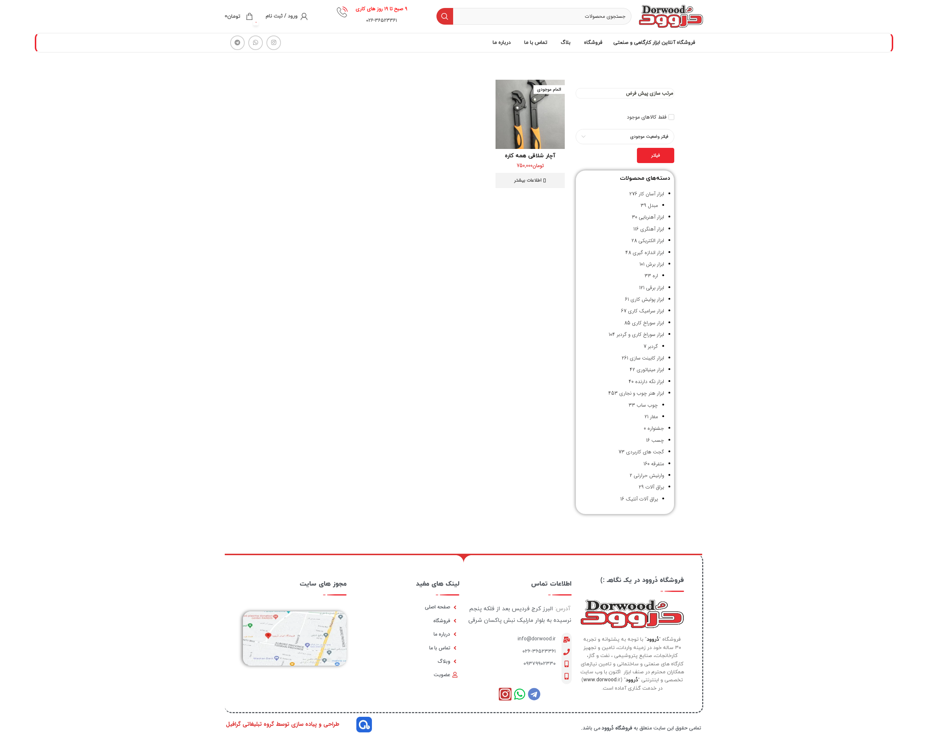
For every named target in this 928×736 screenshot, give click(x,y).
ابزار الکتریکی (651, 241)
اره (655, 276)
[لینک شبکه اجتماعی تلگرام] (237, 43)
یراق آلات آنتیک (642, 499)
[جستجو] (444, 16)
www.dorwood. (600, 680)
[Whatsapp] (519, 694)
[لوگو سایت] (671, 16)
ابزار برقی (655, 288)
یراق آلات (654, 487)
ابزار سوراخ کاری (648, 323)
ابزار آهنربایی (651, 217)
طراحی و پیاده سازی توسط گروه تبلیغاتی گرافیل (282, 724)
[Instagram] (505, 694)
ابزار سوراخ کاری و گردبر (640, 334)
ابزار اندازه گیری (648, 253)
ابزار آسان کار (651, 194)
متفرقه (657, 464)
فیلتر (655, 155)
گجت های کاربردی (645, 452)
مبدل (653, 205)
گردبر (653, 346)
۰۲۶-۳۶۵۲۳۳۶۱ (539, 651)
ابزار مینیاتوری (650, 370)
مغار (654, 417)
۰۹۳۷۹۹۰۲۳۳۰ (539, 663)
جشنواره (655, 428)
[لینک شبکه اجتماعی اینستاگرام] (273, 43)
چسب (657, 440)
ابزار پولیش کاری (647, 299)
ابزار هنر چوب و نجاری (641, 393)
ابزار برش (655, 264)
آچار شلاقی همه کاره (530, 156)
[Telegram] (534, 694)
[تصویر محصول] (530, 114)
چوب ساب (647, 405)
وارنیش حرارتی (649, 475)
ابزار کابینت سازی (647, 358)
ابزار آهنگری (652, 229)
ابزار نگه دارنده (649, 382)
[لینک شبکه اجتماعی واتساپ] (255, 43)
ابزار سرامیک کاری (646, 311)
